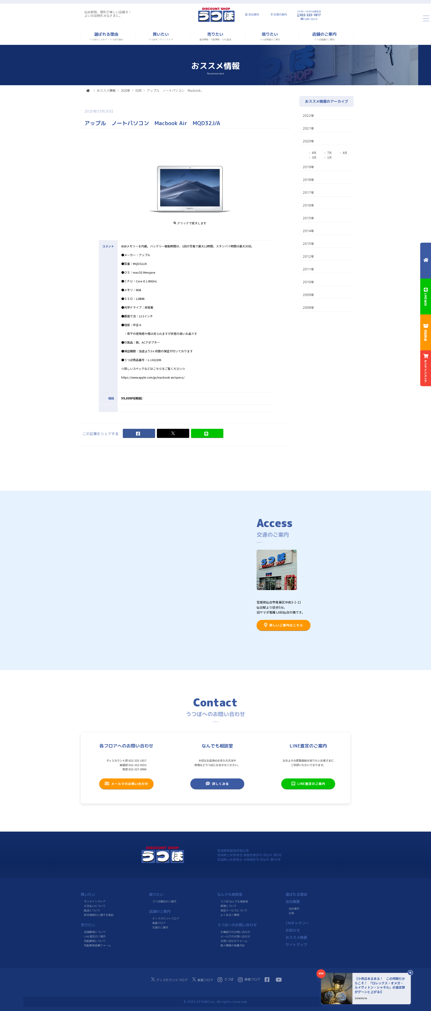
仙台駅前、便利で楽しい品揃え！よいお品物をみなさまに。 (108, 14)
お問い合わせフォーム (233, 941)
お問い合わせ (311, 18)
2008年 (308, 307)
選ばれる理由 (296, 894)
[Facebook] (139, 433)
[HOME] (88, 90)
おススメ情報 (106, 90)
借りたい (156, 894)
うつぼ (228, 979)
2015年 (308, 218)
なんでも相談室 (229, 894)
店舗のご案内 (160, 911)
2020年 (125, 90)
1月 (329, 157)
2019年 (308, 167)
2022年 (308, 115)
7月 (329, 153)
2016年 (308, 205)
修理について (228, 906)
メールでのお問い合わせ (129, 784)
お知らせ (293, 930)
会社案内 (253, 14)
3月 (314, 157)
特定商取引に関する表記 (99, 915)
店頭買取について (95, 932)
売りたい (88, 924)
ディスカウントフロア (165, 918)
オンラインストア (95, 901)
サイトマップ (296, 944)
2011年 (308, 269)
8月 (314, 153)
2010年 (308, 282)
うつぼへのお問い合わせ (237, 924)
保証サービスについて (233, 910)
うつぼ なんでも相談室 (234, 901)
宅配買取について (95, 941)
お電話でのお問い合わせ (235, 932)
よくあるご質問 (229, 915)
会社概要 (293, 901)
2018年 (308, 180)
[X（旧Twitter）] (173, 433)
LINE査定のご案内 (311, 784)
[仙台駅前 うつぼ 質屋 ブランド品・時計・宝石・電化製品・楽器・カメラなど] (216, 21)
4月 (345, 153)
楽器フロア (159, 923)
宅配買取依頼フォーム (97, 945)
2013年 (308, 244)
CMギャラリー (297, 923)
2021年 (308, 128)
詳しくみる (220, 784)
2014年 (308, 231)
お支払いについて (95, 906)
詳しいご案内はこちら (286, 625)
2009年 (308, 295)
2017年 (308, 192)
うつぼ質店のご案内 (164, 901)
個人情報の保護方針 (232, 945)
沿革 (291, 913)
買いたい (88, 894)
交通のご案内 (160, 927)
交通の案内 (280, 14)
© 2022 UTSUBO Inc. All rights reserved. (215, 1002)
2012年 (308, 256)
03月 (138, 90)
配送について (92, 910)
